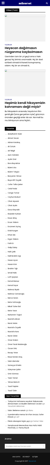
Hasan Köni (12, 264)
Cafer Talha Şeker (15, 184)
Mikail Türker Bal (14, 306)
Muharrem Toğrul (15, 315)
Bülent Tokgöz (13, 172)
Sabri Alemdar (13, 361)
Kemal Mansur (13, 281)
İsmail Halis (12, 273)
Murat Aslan (12, 323)
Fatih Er (11, 243)
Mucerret (32, 461)
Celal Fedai (12, 189)
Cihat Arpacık (13, 201)
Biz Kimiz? (26, 457)
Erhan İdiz (11, 235)
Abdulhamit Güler (15, 134)
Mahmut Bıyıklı (13, 289)
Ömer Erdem (13, 340)
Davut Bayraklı (14, 210)
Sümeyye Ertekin (14, 365)
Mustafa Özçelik (14, 327)
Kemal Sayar (13, 285)
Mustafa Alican (14, 319)
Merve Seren (13, 298)
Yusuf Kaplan (13, 386)
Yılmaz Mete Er (14, 382)
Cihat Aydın (12, 205)
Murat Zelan (12, 336)
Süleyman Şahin (14, 369)
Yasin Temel (13, 378)
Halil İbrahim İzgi (14, 256)
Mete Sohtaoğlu (14, 302)
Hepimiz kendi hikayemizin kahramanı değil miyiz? (25, 105)
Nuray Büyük (24, 428)
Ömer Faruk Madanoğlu (17, 344)
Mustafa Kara (13, 331)
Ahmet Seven (13, 138)
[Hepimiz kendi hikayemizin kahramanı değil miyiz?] (25, 82)
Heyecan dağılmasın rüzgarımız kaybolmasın (23, 50)
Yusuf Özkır (12, 390)
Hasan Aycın (13, 260)
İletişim (35, 457)
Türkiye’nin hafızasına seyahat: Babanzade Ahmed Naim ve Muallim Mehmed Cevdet (25, 402)
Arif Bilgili (11, 151)
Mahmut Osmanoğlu (16, 294)
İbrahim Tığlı (12, 268)
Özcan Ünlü (12, 348)
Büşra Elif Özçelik (14, 180)
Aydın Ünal (12, 159)
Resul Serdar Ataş (15, 357)
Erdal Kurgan (13, 231)
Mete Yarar (12, 311)
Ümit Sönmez (13, 374)
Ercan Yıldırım (13, 222)
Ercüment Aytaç (14, 226)
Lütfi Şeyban (13, 277)
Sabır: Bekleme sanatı (16, 410)
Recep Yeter (13, 353)
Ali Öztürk (11, 146)
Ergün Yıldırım (13, 239)
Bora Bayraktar (14, 163)
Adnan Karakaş (14, 142)
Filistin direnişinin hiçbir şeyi (19, 421)
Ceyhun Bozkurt (14, 197)
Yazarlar (8, 45)
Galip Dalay (12, 247)
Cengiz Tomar (13, 193)
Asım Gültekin (13, 155)
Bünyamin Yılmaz (14, 176)
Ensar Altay (12, 218)
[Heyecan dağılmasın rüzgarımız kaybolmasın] (25, 28)
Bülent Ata (12, 167)
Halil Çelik (12, 252)
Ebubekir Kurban (14, 214)
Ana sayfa (16, 457)
